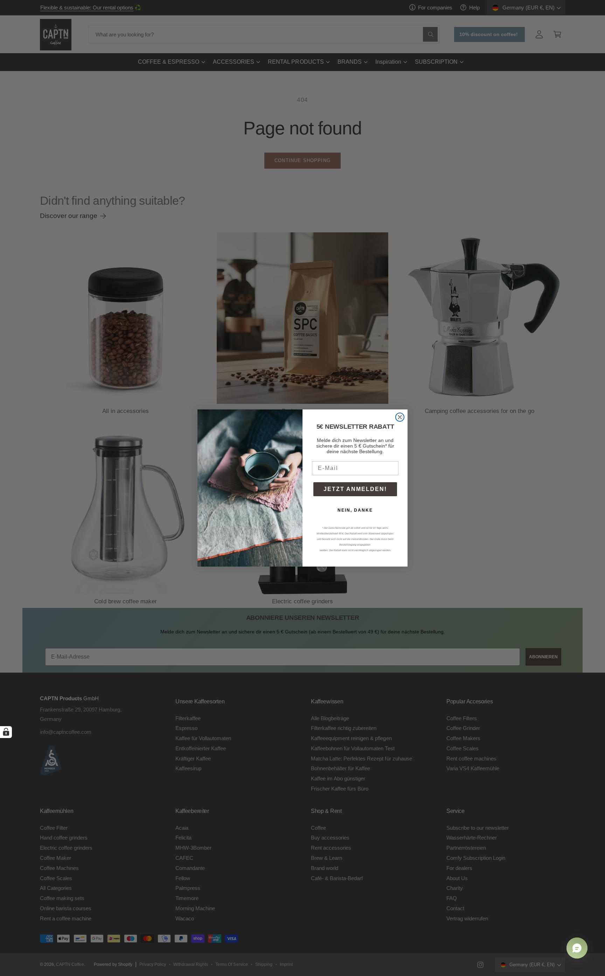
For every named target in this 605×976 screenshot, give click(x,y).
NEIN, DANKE (355, 510)
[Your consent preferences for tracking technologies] (6, 732)
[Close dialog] (400, 417)
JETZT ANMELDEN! (355, 489)
